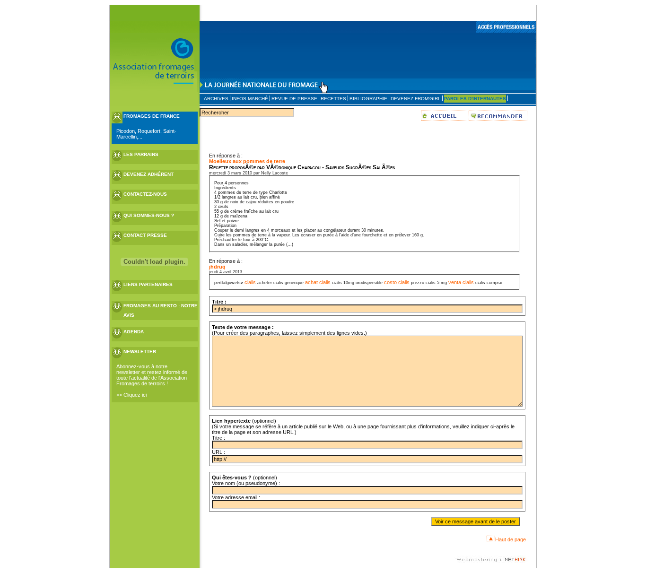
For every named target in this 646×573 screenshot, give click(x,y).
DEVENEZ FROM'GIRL (416, 98)
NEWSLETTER (139, 351)
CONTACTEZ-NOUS (145, 194)
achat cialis (318, 282)
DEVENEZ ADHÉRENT (148, 174)
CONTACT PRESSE (145, 235)
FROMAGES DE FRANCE (151, 116)
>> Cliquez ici (131, 395)
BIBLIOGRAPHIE (368, 98)
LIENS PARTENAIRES (148, 284)
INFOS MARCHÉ (250, 98)
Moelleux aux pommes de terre (247, 161)
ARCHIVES (216, 98)
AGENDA (133, 331)
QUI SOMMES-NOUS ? (148, 215)
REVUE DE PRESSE (294, 98)
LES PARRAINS (140, 154)
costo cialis (397, 282)
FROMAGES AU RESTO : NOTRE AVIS (160, 310)
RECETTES (333, 98)
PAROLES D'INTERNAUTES (475, 98)
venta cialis (461, 282)
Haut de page (510, 539)
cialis (250, 282)
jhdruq (217, 266)
